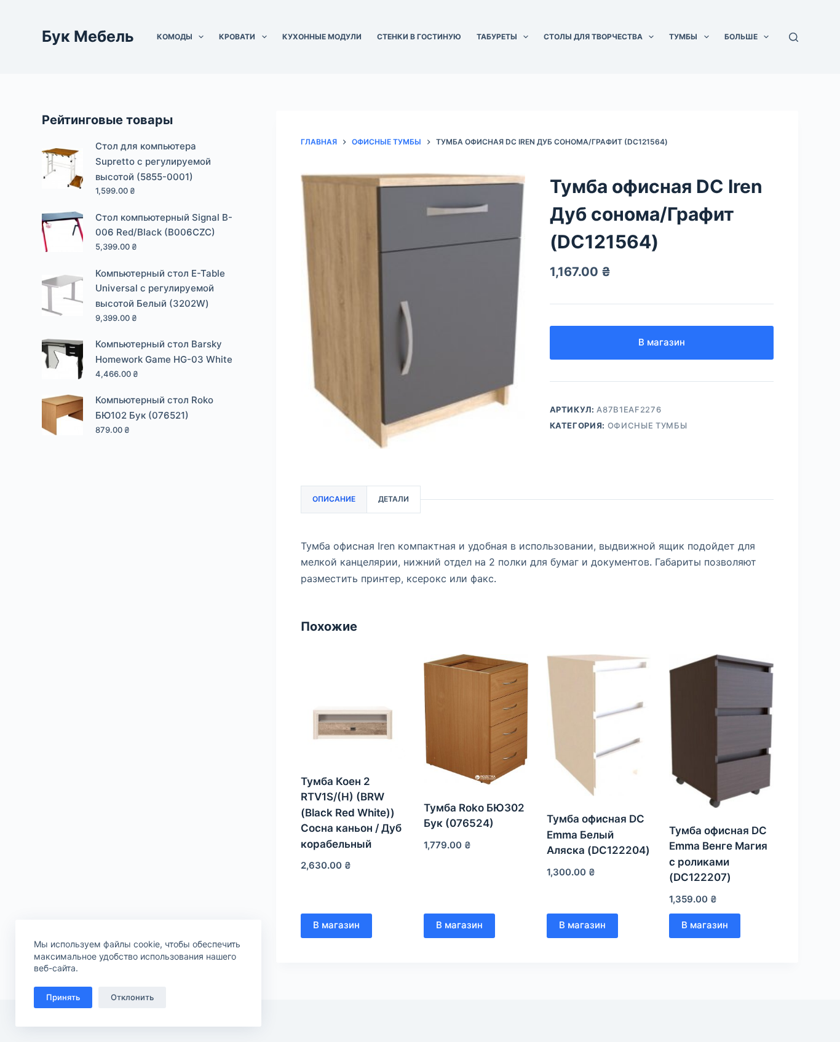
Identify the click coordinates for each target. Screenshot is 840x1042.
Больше (741, 36)
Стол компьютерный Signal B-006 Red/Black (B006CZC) (163, 225)
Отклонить (132, 997)
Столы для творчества (593, 36)
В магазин (661, 342)
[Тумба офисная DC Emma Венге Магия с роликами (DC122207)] (721, 731)
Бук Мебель (88, 36)
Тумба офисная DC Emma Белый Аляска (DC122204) (598, 834)
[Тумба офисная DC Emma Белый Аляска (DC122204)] (599, 725)
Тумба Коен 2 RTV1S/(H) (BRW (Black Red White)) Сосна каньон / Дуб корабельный (351, 812)
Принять (63, 997)
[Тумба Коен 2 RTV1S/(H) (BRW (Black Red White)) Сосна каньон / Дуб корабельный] (353, 706)
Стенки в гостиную (419, 36)
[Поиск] (793, 37)
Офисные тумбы (647, 425)
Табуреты (497, 36)
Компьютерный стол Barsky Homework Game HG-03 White (163, 351)
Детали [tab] (393, 498)
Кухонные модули (322, 36)
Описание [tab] (333, 498)
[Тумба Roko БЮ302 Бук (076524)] (476, 719)
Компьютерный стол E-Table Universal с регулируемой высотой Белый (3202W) (160, 288)
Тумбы (683, 36)
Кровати (237, 36)
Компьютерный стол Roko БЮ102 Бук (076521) (154, 407)
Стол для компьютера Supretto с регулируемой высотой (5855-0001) (153, 161)
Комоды (174, 36)
